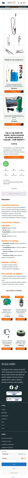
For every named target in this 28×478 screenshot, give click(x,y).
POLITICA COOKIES (7, 438)
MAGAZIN (4, 412)
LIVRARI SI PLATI (6, 441)
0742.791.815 (11, 7)
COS (3, 422)
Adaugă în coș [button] (7, 319)
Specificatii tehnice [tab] (14, 193)
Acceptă (14, 464)
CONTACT (4, 419)
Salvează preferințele (14, 472)
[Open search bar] (18, 3)
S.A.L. (3, 425)
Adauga (14, 91)
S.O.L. (3, 428)
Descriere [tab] (14, 188)
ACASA (3, 409)
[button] (3, 3)
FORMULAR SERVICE (7, 447)
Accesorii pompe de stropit (6, 8)
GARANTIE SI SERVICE (8, 444)
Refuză (14, 468)
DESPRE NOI (5, 416)
